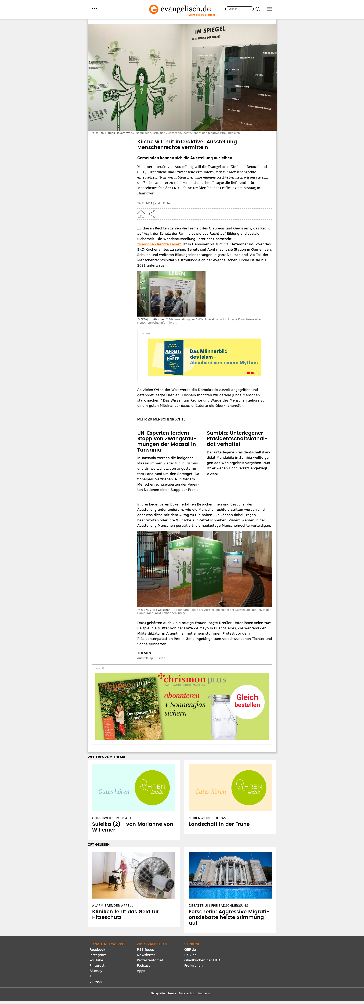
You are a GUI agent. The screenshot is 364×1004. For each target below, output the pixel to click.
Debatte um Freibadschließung (218, 905)
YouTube (96, 960)
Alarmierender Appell (112, 905)
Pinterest (96, 965)
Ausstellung (145, 658)
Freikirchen (193, 965)
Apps (141, 971)
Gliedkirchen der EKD (202, 960)
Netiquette (158, 993)
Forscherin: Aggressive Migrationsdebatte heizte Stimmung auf (229, 917)
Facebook (97, 950)
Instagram (98, 955)
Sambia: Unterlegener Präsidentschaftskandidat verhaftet (237, 439)
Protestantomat (150, 960)
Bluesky (95, 971)
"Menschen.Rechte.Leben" (159, 244)
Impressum (205, 993)
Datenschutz (187, 993)
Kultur (167, 203)
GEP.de (190, 950)
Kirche (161, 658)
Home (141, 214)
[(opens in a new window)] (204, 357)
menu (94, 8)
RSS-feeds (145, 950)
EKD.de (190, 955)
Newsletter (146, 955)
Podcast (143, 965)
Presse (172, 993)
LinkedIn (96, 981)
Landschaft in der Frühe (219, 824)
